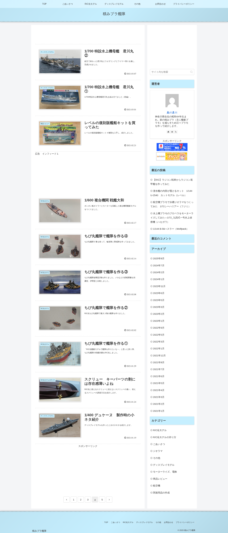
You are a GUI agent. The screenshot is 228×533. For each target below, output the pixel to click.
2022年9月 (158, 327)
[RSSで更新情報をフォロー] (175, 131)
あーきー (172, 112)
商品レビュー (160, 478)
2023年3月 (158, 307)
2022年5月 (158, 334)
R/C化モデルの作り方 (164, 437)
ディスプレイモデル (163, 465)
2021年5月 (158, 383)
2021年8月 (158, 362)
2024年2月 (158, 272)
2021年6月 (158, 376)
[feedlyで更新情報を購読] (172, 131)
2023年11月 (159, 286)
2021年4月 (158, 390)
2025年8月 (158, 258)
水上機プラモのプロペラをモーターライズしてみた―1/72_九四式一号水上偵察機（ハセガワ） (171, 217)
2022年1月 (158, 348)
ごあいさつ (159, 444)
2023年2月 (158, 314)
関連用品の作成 (161, 492)
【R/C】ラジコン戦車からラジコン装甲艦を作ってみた (171, 182)
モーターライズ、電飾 (165, 471)
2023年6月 (158, 293)
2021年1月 (158, 411)
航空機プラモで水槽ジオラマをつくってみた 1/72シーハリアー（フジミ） (171, 204)
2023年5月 (158, 300)
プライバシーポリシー (185, 522)
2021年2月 (158, 404)
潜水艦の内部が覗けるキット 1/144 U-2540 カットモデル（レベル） (172, 193)
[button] (191, 71)
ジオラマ (158, 451)
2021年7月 (158, 369)
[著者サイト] (168, 131)
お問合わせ (168, 522)
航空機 (156, 485)
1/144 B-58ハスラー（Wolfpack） (171, 229)
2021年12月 (159, 355)
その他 (156, 458)
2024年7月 (158, 265)
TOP (106, 522)
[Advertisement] (88, 34)
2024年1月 (158, 279)
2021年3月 (158, 397)
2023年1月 (158, 321)
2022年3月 (158, 341)
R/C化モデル (160, 430)
